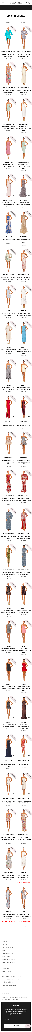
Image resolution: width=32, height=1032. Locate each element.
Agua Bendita (8, 873)
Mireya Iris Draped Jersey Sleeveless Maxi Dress (24, 351)
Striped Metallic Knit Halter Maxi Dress (8, 915)
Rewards (4, 942)
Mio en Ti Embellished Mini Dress (8, 802)
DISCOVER (19, 8)
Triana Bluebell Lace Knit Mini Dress (8, 314)
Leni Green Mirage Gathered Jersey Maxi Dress (8, 574)
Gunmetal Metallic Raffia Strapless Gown (23, 203)
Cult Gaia (23, 421)
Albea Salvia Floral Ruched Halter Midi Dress (24, 166)
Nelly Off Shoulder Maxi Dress (8, 537)
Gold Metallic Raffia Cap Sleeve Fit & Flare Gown (23, 241)
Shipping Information (8, 959)
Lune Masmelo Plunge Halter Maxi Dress (8, 203)
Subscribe (16, 1025)
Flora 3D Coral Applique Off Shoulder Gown (24, 839)
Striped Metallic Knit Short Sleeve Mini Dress (23, 915)
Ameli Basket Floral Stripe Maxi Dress (8, 876)
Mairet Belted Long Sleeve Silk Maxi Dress (23, 537)
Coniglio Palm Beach (8, 52)
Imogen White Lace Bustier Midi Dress (23, 876)
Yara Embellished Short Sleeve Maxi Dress (23, 573)
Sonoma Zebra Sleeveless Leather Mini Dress (8, 612)
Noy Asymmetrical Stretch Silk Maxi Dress (23, 499)
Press (3, 950)
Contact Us (5, 968)
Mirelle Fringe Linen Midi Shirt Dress (8, 350)
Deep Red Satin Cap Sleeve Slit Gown (8, 425)
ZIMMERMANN (8, 458)
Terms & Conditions (8, 953)
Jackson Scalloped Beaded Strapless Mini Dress (23, 688)
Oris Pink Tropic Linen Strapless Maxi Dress (23, 278)
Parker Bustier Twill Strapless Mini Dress (23, 388)
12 (21, 926)
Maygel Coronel (23, 88)
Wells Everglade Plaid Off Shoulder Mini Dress (8, 649)
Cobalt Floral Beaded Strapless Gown (8, 240)
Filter (8, 22)
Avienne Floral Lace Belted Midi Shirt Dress (24, 314)
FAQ (3, 965)
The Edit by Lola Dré (8, 947)
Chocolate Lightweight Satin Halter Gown (23, 726)
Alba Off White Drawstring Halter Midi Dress (23, 128)
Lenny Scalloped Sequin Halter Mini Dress (8, 725)
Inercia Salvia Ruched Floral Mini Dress (8, 127)
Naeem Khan (23, 200)
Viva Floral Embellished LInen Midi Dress (23, 802)
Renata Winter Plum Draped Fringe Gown (23, 425)
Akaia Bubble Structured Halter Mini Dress (23, 650)
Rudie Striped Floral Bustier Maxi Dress (8, 388)
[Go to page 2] (25, 927)
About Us (4, 944)
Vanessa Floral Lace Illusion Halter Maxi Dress (8, 500)
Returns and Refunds (8, 962)
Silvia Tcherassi (8, 496)
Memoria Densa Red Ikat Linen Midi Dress (23, 764)
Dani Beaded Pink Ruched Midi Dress (8, 165)
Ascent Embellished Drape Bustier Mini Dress (8, 462)
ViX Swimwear (23, 124)
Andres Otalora (8, 274)
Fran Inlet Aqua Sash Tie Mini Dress (8, 55)
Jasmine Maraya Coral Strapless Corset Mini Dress (8, 839)
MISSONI (8, 912)
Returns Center (6, 971)
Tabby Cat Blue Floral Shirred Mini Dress (23, 55)
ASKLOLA (28, 1026)
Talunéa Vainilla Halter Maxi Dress (23, 91)
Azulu (8, 684)
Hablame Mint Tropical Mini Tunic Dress (8, 278)
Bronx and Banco (8, 835)
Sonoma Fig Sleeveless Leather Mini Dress (24, 611)
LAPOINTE (8, 421)
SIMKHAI (8, 311)
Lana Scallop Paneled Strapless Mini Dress (8, 687)
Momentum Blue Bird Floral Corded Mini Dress (23, 462)
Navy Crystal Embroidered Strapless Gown (8, 764)
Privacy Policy (6, 956)
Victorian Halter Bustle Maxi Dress (8, 91)
